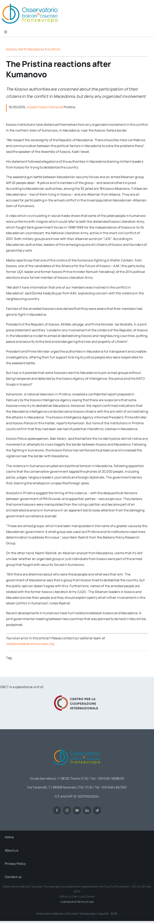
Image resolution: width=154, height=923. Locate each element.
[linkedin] (87, 810)
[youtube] (77, 810)
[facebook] (57, 810)
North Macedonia (31, 49)
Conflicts (53, 49)
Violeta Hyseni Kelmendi (45, 107)
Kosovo (11, 49)
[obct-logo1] (77, 747)
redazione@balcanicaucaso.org (30, 644)
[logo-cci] (77, 695)
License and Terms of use (77, 902)
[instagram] (67, 810)
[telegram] (97, 810)
